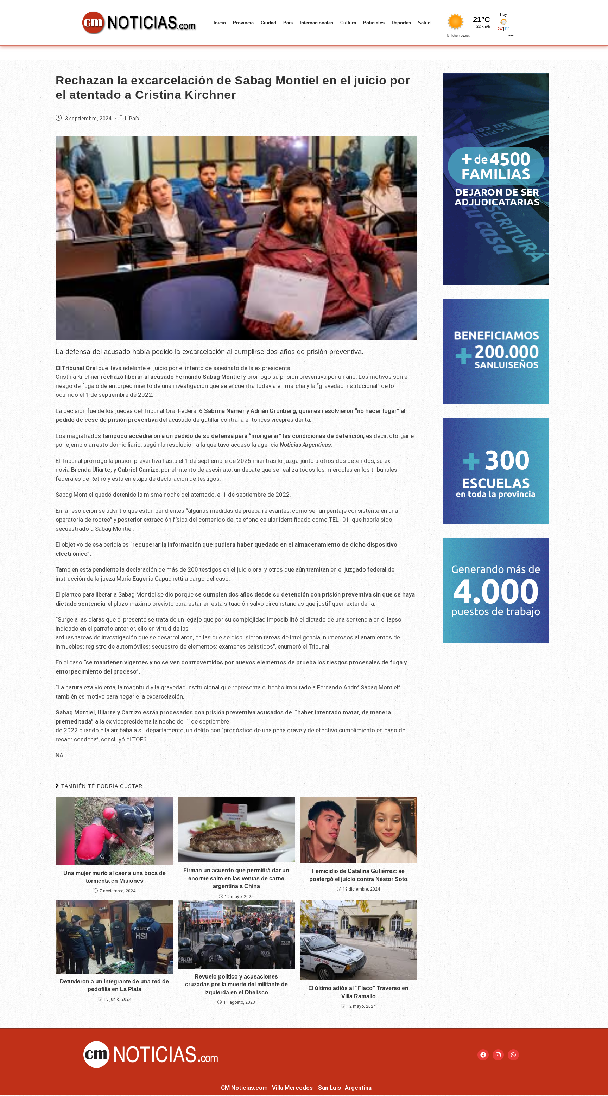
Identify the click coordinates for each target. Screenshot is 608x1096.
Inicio (220, 22)
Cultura (348, 22)
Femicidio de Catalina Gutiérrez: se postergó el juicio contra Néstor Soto (358, 875)
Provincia (243, 22)
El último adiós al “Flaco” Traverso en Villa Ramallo (358, 992)
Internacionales (316, 22)
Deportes (401, 22)
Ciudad (268, 22)
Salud (424, 22)
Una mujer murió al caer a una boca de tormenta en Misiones (114, 877)
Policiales (374, 22)
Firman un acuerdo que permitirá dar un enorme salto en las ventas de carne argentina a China (236, 878)
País (288, 22)
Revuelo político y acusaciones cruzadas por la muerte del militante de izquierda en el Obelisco (236, 984)
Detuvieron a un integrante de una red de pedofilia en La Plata (114, 985)
